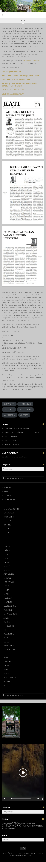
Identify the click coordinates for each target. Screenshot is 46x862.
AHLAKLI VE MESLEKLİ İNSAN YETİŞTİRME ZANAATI (21, 432)
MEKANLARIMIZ (9, 634)
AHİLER (6, 618)
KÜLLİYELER (8, 602)
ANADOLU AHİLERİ (25, 409)
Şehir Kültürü (8, 487)
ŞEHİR (6, 491)
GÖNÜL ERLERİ (9, 517)
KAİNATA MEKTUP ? (10, 614)
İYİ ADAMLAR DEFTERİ (11, 509)
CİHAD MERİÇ (11, 825)
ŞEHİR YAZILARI (9, 404)
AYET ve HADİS (9, 574)
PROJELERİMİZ (9, 626)
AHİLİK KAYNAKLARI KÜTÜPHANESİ (14, 90)
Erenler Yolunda (9, 521)
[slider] (21, 798)
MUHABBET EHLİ (9, 415)
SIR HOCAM (7, 562)
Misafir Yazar (36, 826)
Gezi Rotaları (8, 495)
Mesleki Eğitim (8, 610)
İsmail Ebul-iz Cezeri (10, 606)
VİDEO (6, 558)
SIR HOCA (4, 828)
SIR (43, 826)
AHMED (15, 823)
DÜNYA (6, 554)
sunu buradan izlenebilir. (31, 61)
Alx (35, 855)
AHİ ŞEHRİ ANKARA (10, 436)
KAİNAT (26, 825)
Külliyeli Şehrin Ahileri (11, 71)
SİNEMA (6, 529)
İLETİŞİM (7, 586)
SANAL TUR (7, 566)
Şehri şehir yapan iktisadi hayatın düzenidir (21, 75)
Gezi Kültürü (8, 622)
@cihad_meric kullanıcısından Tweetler (15, 457)
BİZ (5, 542)
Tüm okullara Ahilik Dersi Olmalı (16, 79)
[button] (23, 772)
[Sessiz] (38, 799)
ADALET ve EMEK (7, 823)
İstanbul (6, 642)
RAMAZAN (7, 578)
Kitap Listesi (8, 598)
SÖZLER (6, 590)
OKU (5, 686)
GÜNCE (6, 670)
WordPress (22, 855)
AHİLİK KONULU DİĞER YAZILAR (13, 94)
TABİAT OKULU (9, 409)
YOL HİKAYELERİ (9, 499)
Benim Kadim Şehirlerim (11, 440)
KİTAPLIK (7, 546)
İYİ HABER (7, 674)
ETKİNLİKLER (8, 550)
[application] (23, 772)
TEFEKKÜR (7, 666)
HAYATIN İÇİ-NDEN (10, 678)
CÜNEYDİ (32, 823)
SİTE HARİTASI (9, 582)
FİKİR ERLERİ (8, 525)
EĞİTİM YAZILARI (25, 404)
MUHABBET (8, 682)
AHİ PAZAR (24, 415)
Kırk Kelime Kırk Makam (11, 444)
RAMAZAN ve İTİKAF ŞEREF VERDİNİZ (16, 428)
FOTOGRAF (7, 570)
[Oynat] (4, 799)
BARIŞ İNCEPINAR (23, 823)
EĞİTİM (6, 594)
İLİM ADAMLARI (9, 513)
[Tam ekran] (42, 799)
